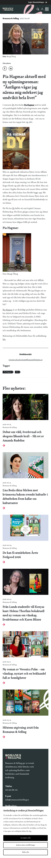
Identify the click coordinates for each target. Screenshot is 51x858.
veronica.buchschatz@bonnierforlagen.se (25, 360)
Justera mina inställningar (25, 845)
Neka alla (25, 852)
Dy (13, 105)
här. (4, 339)
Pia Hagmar (29, 105)
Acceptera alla (25, 838)
